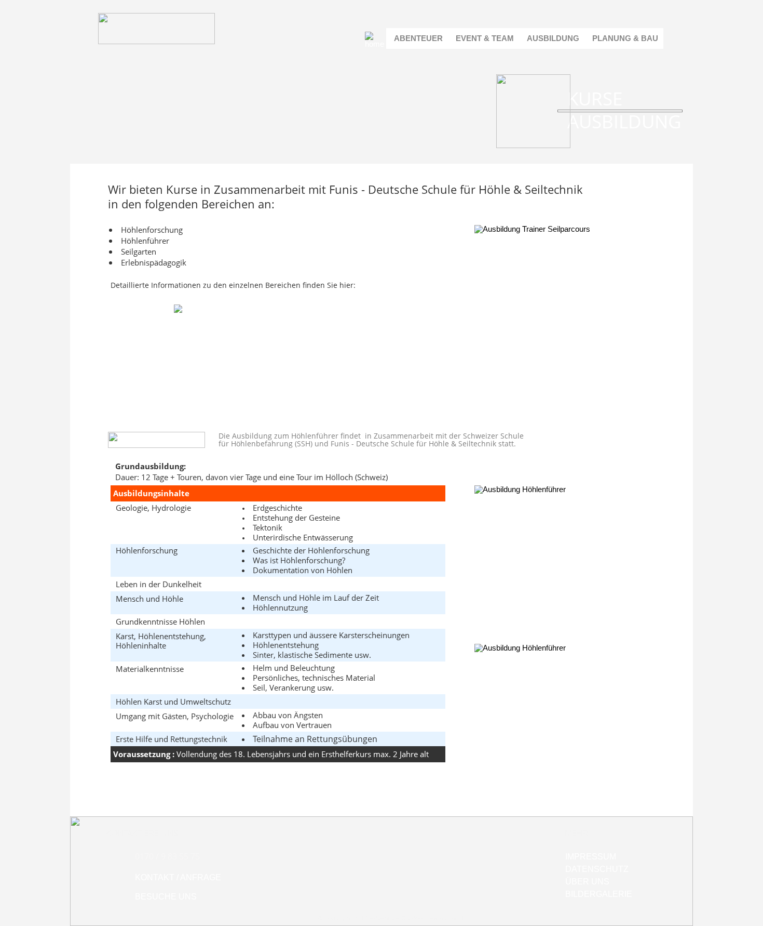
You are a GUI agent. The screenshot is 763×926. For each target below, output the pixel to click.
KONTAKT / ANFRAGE (178, 877)
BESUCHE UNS (166, 896)
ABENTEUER (418, 38)
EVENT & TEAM (485, 38)
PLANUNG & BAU (625, 38)
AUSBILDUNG (553, 38)
